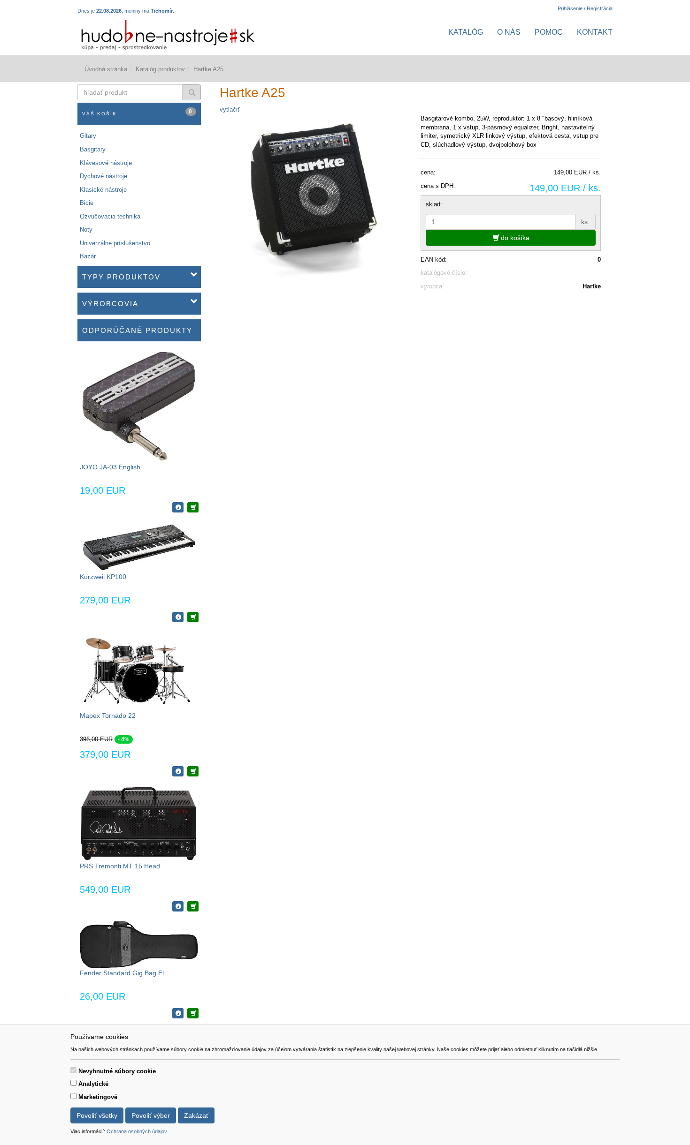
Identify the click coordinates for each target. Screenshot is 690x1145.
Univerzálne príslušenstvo (115, 243)
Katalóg (465, 32)
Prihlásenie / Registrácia (585, 8)
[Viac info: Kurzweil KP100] (178, 617)
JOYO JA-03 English (110, 467)
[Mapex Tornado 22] (139, 670)
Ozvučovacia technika (110, 216)
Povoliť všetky (97, 1115)
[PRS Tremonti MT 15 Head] (139, 823)
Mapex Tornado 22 (108, 715)
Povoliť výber (150, 1115)
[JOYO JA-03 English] (139, 406)
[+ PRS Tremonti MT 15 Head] (193, 906)
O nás (509, 32)
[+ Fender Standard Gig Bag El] (193, 1013)
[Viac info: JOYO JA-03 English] (178, 507)
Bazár (88, 256)
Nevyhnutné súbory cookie (117, 1071)
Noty (86, 229)
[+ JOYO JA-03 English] (193, 507)
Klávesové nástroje (106, 162)
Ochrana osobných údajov (137, 1131)
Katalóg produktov (160, 69)
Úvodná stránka (105, 69)
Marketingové (97, 1096)
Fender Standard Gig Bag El (122, 973)
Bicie (86, 202)
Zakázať (196, 1115)
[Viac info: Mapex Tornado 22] (178, 771)
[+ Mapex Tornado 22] (193, 771)
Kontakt (595, 32)
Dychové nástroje (103, 176)
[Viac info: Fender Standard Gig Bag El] (178, 1013)
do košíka (514, 237)
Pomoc (549, 32)
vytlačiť (230, 109)
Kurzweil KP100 (103, 576)
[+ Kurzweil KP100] (193, 617)
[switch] (73, 1070)
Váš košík (137, 112)
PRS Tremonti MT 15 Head (120, 866)
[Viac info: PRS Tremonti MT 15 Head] (178, 906)
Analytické (93, 1083)
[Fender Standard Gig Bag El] (139, 944)
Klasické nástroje (103, 189)
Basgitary (93, 149)
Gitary (88, 135)
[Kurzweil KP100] (139, 546)
